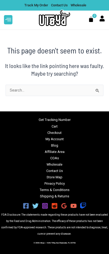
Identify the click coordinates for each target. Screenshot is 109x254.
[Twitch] (83, 206)
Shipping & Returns (54, 196)
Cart (55, 126)
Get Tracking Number (55, 120)
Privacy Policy (54, 183)
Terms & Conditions (55, 190)
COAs (54, 158)
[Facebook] (26, 206)
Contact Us (54, 171)
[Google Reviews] (64, 206)
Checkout (54, 133)
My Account (55, 139)
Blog (54, 145)
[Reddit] (54, 206)
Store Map (54, 177)
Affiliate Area (55, 152)
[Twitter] (35, 206)
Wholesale (54, 164)
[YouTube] (73, 206)
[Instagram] (45, 206)
